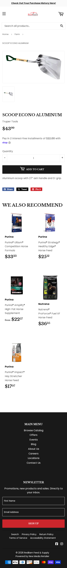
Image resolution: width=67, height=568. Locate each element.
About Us (33, 449)
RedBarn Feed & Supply (36, 552)
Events (33, 439)
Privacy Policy (29, 534)
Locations (33, 458)
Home (5, 34)
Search (15, 534)
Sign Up (33, 523)
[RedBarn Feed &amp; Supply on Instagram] (61, 544)
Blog (33, 444)
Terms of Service (18, 537)
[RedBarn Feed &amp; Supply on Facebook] (56, 544)
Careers (33, 453)
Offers (33, 435)
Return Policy (46, 534)
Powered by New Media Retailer (32, 556)
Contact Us (34, 463)
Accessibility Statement (43, 537)
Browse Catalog (33, 430)
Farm (17, 34)
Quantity (7, 151)
